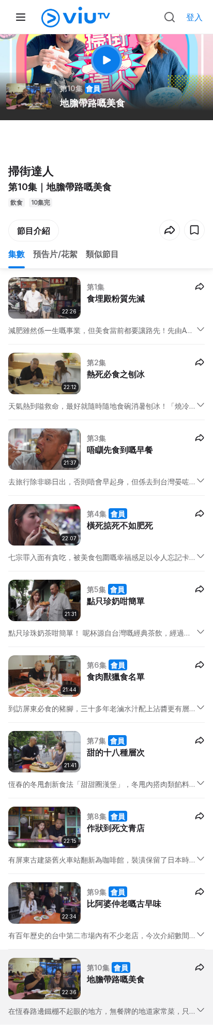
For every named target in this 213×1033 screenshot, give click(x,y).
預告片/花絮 (55, 254)
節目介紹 (33, 230)
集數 (16, 254)
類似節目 (102, 254)
